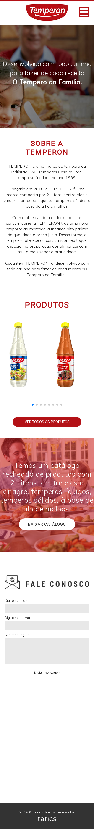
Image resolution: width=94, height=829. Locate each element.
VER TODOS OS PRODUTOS (47, 422)
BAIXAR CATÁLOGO (47, 524)
